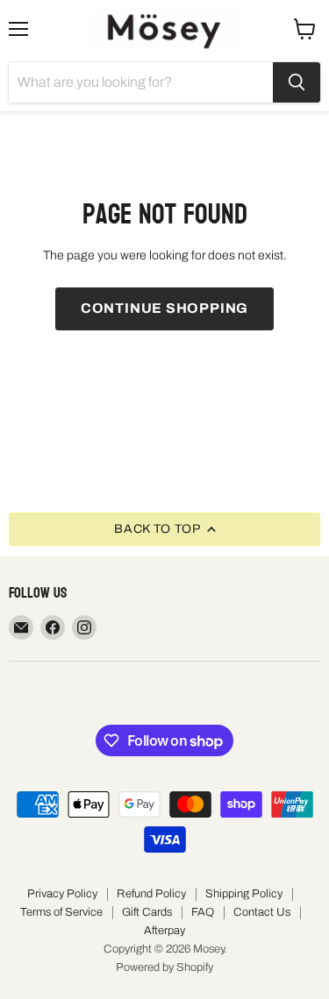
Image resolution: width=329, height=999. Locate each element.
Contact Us (261, 912)
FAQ (202, 912)
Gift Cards (147, 912)
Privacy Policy (62, 894)
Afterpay (164, 931)
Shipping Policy (244, 894)
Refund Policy (151, 894)
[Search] (296, 82)
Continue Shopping (165, 308)
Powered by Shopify (164, 967)
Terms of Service (61, 912)
